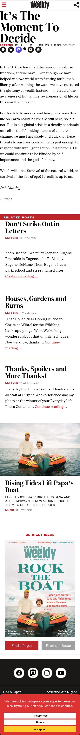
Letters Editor (31, 45)
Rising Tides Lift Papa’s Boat (39, 486)
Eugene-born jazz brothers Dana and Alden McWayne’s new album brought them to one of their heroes (37, 501)
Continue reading (21, 275)
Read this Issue (58, 645)
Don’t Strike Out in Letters (32, 227)
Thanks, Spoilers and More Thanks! (36, 371)
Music (9, 510)
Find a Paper (21, 645)
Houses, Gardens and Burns (36, 301)
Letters (6, 45)
